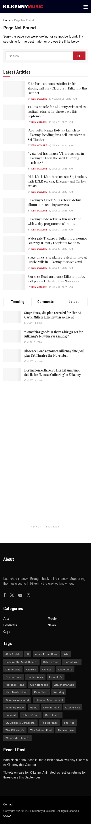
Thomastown (66, 730)
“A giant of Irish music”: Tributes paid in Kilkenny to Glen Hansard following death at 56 (56, 158)
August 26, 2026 (61, 98)
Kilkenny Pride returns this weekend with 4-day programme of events (55, 221)
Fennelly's (55, 677)
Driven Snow (14, 677)
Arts (6, 618)
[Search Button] (79, 55)
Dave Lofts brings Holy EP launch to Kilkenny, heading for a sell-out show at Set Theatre (56, 135)
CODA (7, 815)
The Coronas (49, 722)
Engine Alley (35, 677)
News (52, 625)
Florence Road (15, 684)
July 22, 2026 (59, 210)
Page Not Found (24, 20)
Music (52, 618)
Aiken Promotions (46, 654)
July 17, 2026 (59, 248)
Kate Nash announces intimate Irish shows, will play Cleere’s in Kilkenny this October (57, 88)
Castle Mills (13, 669)
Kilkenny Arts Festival (49, 700)
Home (7, 20)
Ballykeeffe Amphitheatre (21, 662)
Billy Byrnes (51, 662)
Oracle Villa (72, 707)
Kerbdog (58, 692)
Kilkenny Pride (15, 707)
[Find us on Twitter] (12, 595)
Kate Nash (40, 692)
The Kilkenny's (15, 730)
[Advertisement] (45, 456)
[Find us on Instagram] (28, 595)
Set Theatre (52, 715)
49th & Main (13, 654)
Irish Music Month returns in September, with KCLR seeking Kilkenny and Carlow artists (57, 181)
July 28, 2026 (59, 191)
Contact (8, 804)
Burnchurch (71, 662)
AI (28, 654)
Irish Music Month (17, 692)
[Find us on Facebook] (4, 595)
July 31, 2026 (59, 122)
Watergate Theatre (17, 738)
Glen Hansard (39, 684)
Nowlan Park (51, 707)
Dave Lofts (65, 669)
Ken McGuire (39, 98)
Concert (47, 669)
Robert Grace (30, 715)
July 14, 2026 (59, 267)
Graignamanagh (64, 684)
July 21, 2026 (59, 229)
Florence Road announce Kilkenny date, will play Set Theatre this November (56, 278)
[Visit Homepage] (23, 6)
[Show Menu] (85, 6)
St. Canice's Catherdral (20, 722)
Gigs (6, 631)
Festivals (10, 625)
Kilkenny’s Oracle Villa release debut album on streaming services (54, 202)
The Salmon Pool (41, 730)
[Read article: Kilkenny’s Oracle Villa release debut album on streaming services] (14, 206)
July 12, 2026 (59, 287)
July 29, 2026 (59, 168)
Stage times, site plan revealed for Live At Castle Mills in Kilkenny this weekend (57, 259)
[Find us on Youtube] (20, 595)
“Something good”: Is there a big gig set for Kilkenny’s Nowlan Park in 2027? (53, 334)
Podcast (11, 715)
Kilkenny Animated (17, 700)
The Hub (69, 722)
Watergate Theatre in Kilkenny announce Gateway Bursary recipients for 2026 (57, 240)
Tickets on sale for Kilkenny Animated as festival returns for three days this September (57, 111)
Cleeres (31, 669)
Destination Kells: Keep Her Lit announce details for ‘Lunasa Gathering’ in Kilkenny (52, 372)
